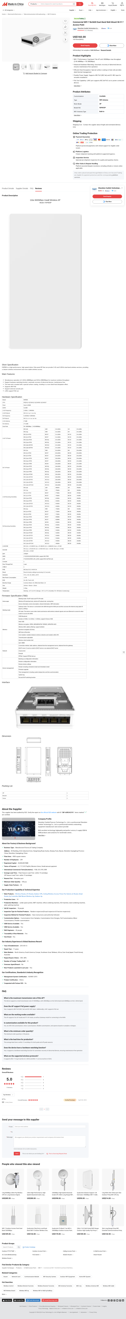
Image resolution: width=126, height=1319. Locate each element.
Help (89, 10)
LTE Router (29, 894)
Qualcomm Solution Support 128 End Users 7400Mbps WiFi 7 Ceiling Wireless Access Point (87, 1195)
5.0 (101, 191)
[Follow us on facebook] (109, 1300)
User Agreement (73, 1312)
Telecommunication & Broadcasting (34, 14)
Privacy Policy (93, 1312)
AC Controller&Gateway (9, 1255)
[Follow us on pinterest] (120, 1300)
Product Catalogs (29, 1247)
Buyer (81, 10)
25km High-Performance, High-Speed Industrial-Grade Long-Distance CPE (36, 1195)
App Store (7, 1300)
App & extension (101, 10)
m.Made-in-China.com (68, 1308)
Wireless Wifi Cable (108, 1286)
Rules (122, 10)
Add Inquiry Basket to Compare (36, 73)
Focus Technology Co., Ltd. (49, 1312)
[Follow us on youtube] (117, 1300)
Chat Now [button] (113, 45)
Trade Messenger (33, 1300)
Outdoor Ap (38, 896)
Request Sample (106, 50)
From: (11, 1127)
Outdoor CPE (38, 894)
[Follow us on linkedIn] (123, 1300)
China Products (33, 1306)
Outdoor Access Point (39, 1251)
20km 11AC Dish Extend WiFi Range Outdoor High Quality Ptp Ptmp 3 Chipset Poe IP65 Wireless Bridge (88, 1230)
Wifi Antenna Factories (65, 1286)
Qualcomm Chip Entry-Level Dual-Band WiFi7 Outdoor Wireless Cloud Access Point (37, 1230)
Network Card (16, 1277)
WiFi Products (51, 14)
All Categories (9, 10)
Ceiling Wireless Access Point (53, 894)
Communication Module (31, 1277)
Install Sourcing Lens (51, 1300)
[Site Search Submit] (79, 4)
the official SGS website (49, 812)
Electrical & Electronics (14, 14)
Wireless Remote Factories (26, 1286)
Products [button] (34, 4)
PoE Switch (35, 1255)
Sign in (122, 5)
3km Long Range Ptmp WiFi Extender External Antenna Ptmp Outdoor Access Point (112, 1230)
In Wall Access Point (100, 1251)
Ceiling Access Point (69, 1251)
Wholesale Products (63, 1306)
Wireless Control (8, 1286)
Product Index (96, 1306)
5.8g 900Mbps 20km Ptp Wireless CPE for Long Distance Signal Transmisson (12, 1195)
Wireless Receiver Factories (46, 1286)
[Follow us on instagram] (114, 1300)
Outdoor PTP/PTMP (8, 1251)
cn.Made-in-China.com (82, 1308)
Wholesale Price (74, 1306)
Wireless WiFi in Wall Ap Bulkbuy (42, 1291)
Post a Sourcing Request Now (56, 1153)
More (3, 1294)
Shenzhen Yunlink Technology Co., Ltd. (88, 28)
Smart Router (98, 1255)
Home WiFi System (84, 1277)
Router (6, 1277)
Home (4, 14)
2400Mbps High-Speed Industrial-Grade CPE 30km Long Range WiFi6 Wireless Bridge (63, 1195)
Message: (10, 1137)
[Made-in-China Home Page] (12, 4)
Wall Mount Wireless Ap (26, 896)
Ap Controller (13, 896)
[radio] (5, 1083)
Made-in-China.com (54, 1308)
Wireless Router (20, 894)
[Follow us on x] (112, 1300)
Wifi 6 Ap (79, 1286)
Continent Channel (86, 1306)
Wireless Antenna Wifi (92, 1286)
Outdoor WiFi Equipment (67, 1277)
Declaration (84, 1312)
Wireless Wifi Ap (24, 1291)
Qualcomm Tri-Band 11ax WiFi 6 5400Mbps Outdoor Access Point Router (62, 1230)
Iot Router (75, 894)
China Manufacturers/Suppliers (47, 1306)
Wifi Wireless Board (9, 1291)
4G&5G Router (67, 1255)
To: (12, 1132)
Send (16, 1153)
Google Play (19, 1300)
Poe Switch (67, 894)
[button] (74, 4)
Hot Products (23, 1306)
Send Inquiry (85, 45)
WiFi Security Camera (49, 1277)
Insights (104, 1306)
